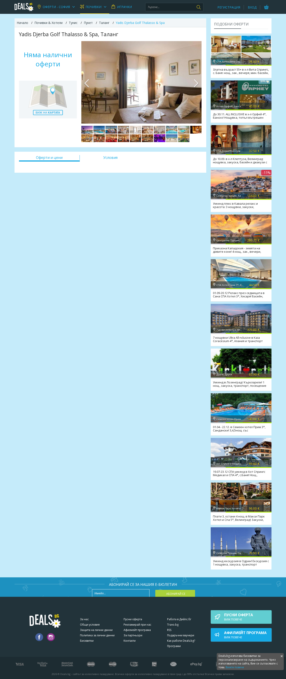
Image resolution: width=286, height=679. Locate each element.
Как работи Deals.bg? (181, 641)
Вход (252, 7)
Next (195, 82)
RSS (169, 630)
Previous (86, 82)
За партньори (133, 635)
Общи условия (90, 624)
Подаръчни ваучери (180, 635)
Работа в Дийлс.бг (179, 619)
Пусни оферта (133, 619)
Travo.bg (173, 624)
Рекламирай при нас (137, 624)
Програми (174, 646)
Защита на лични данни (96, 630)
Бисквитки (87, 641)
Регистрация (228, 7)
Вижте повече (235, 667)
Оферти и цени (49, 157)
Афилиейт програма (137, 630)
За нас (84, 619)
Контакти (130, 641)
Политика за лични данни (97, 635)
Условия (110, 157)
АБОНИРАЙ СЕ (175, 594)
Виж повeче (238, 616)
